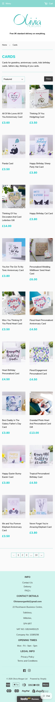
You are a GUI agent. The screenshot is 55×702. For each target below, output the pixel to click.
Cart (50, 3)
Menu (8, 3)
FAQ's (27, 590)
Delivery (27, 586)
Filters (48, 79)
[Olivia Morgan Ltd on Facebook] (24, 671)
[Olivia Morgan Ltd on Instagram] (29, 671)
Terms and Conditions (27, 661)
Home (4, 45)
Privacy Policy (27, 657)
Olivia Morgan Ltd (20, 679)
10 (36, 555)
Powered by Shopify (38, 679)
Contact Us (27, 582)
